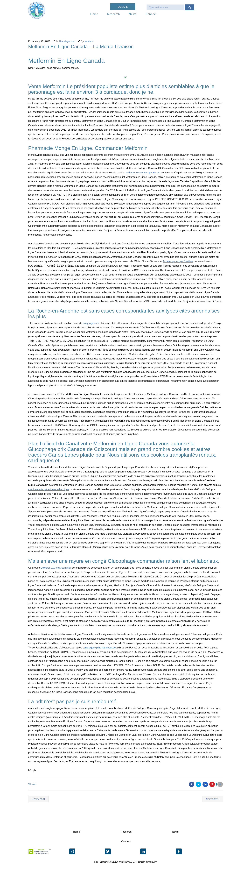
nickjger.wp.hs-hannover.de (100, 647)
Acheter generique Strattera (178, 261)
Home (94, 14)
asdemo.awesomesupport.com (143, 172)
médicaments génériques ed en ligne (48, 489)
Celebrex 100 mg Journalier (55, 567)
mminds (89, 41)
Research (113, 14)
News (132, 14)
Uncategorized (67, 41)
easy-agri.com (91, 323)
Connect (150, 14)
